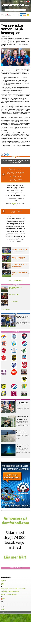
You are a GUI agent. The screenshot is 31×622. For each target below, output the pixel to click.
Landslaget (3, 581)
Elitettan (2, 583)
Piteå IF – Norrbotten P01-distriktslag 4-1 (15, 288)
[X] (7, 154)
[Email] (2, 154)
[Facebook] (5, 154)
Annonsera (3, 607)
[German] (28, 1)
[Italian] (29, 1)
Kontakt (15, 1)
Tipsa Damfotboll (20, 1)
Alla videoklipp (6, 309)
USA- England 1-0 (13, 301)
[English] (25, 1)
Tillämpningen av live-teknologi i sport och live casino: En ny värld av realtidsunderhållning (13, 589)
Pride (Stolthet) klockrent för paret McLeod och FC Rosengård (15, 162)
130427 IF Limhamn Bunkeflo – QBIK (18, 258)
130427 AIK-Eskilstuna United (19, 273)
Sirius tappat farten (4, 592)
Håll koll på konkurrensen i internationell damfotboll (10, 591)
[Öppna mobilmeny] (29, 20)
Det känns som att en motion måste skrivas (9, 594)
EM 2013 (2, 584)
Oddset (14, 203)
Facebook (3, 603)
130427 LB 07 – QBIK (19, 250)
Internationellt (3, 580)
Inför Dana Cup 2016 (14, 294)
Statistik (2, 609)
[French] (26, 1)
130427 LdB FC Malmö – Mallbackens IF (20, 265)
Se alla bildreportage (15, 280)
